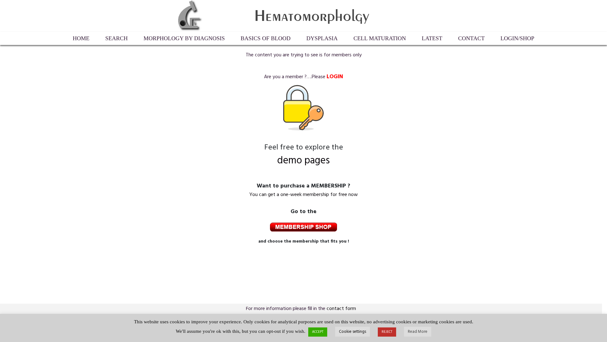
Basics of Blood (266, 38)
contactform (341, 309)
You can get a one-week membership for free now (303, 195)
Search (116, 38)
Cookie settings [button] (352, 331)
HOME (81, 38)
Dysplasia (322, 38)
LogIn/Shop (517, 38)
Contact (471, 38)
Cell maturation (379, 38)
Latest (432, 38)
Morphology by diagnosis (184, 38)
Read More (417, 331)
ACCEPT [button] (317, 332)
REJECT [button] (387, 332)
